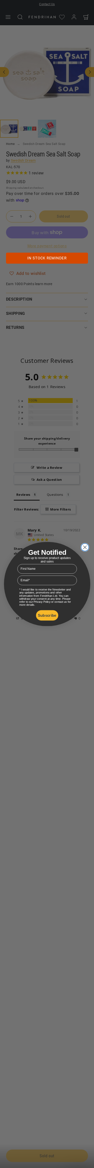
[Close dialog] (85, 547)
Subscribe (47, 615)
